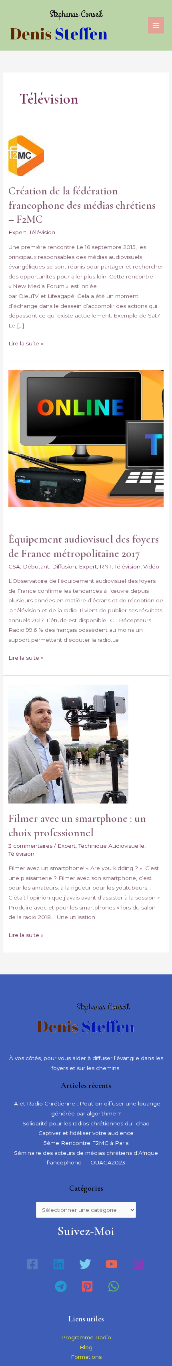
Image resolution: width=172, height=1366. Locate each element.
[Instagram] (138, 1264)
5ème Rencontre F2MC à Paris (86, 1143)
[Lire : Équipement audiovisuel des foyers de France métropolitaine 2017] (86, 446)
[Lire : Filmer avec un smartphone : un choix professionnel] (68, 743)
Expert (17, 232)
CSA (14, 566)
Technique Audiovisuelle (111, 846)
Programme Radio (86, 1337)
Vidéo (151, 566)
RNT (106, 566)
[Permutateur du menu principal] (156, 25)
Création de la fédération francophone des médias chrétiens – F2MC (82, 205)
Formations (86, 1357)
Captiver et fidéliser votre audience (86, 1133)
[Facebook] (32, 1264)
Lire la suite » (26, 343)
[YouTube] (111, 1264)
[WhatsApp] (113, 1286)
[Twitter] (85, 1264)
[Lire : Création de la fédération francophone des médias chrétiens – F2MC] (26, 155)
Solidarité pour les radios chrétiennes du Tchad (86, 1123)
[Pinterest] (87, 1286)
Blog (86, 1347)
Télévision (42, 232)
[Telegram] (61, 1286)
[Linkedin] (59, 1264)
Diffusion (64, 566)
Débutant (36, 566)
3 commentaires (30, 846)
